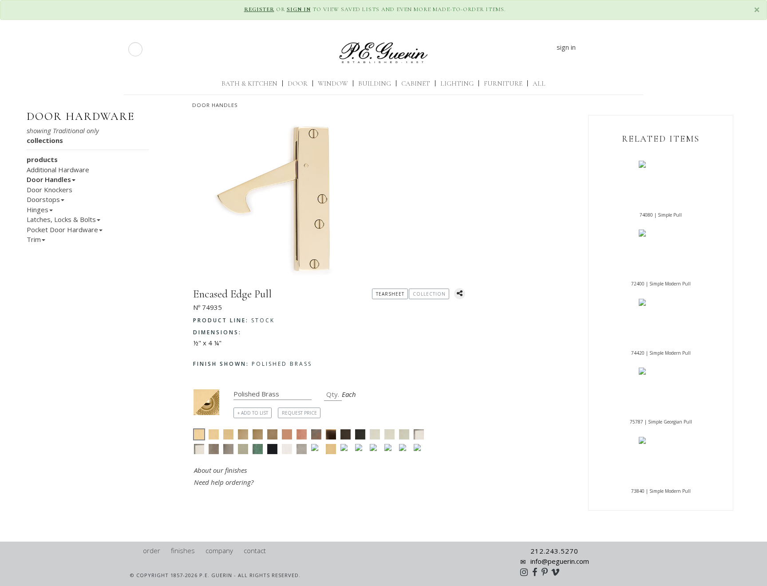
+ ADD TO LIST (252, 413)
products (42, 159)
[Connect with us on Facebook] (537, 571)
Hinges (37, 209)
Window (333, 83)
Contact (255, 550)
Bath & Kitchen (249, 83)
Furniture (503, 83)
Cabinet (415, 83)
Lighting (457, 83)
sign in (566, 47)
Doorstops (43, 199)
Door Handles (215, 105)
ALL (539, 83)
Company (219, 550)
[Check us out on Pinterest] (547, 571)
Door (298, 83)
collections (45, 140)
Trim (34, 239)
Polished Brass (252, 364)
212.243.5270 (554, 550)
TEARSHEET (390, 294)
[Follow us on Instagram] (526, 571)
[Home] (133, 550)
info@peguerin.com (559, 561)
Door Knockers (49, 189)
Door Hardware (80, 116)
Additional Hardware (58, 169)
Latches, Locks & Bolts (61, 219)
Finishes (183, 550)
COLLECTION (429, 294)
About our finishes (220, 470)
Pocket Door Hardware (62, 229)
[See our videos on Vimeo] (558, 571)
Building (374, 83)
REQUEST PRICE (299, 413)
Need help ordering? (224, 482)
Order (151, 550)
